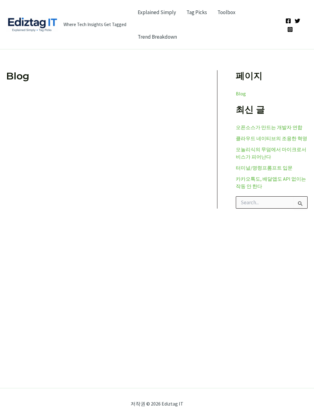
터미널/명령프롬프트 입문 (264, 168)
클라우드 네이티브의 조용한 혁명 (271, 138)
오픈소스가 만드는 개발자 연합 (269, 127)
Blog (241, 93)
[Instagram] (290, 29)
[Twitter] (297, 21)
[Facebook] (288, 21)
